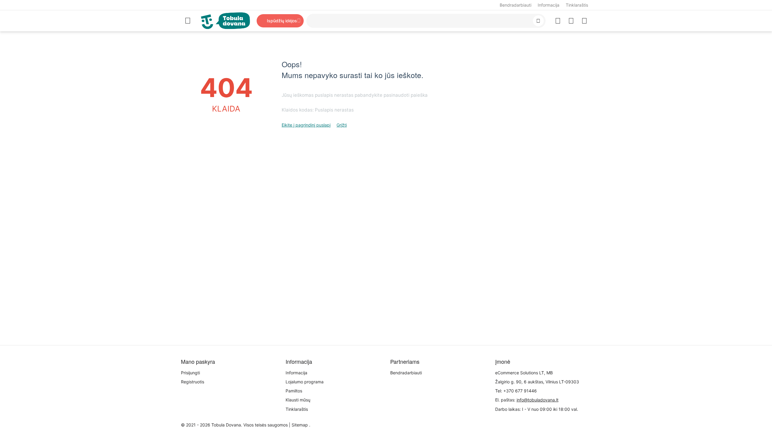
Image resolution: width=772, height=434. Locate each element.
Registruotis (192, 381)
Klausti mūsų (298, 399)
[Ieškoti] (538, 20)
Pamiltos (294, 390)
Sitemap (300, 424)
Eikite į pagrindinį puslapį (306, 124)
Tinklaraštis (577, 5)
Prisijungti (190, 372)
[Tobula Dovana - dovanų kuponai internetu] (225, 20)
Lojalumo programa (305, 381)
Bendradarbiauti (515, 5)
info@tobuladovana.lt (537, 399)
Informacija (548, 5)
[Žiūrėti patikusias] (558, 20)
